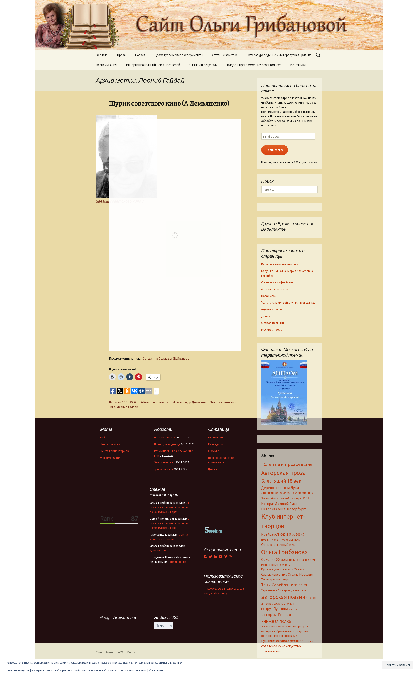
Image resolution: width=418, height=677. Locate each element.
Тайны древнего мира (275, 579)
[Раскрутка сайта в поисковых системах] (213, 529)
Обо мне (102, 55)
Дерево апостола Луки (280, 487)
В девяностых (177, 562)
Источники (298, 65)
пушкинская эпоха (275, 640)
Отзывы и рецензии (203, 65)
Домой (265, 316)
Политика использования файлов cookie (140, 670)
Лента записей (110, 444)
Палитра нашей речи (302, 560)
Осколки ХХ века (274, 559)
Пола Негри (268, 296)
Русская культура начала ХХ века (282, 569)
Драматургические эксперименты (179, 55)
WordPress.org (110, 458)
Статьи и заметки (224, 55)
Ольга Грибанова (284, 552)
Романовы (284, 564)
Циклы (212, 469)
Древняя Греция (272, 493)
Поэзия (140, 55)
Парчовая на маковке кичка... (280, 264)
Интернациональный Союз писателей (153, 65)
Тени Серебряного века (284, 584)
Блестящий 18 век (281, 481)
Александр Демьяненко (192, 402)
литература (300, 626)
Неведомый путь (290, 539)
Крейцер (268, 534)
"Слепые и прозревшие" (288, 464)
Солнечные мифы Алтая (277, 282)
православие (289, 635)
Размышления (269, 564)
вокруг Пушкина (274, 608)
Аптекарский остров (275, 289)
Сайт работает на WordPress (115, 652)
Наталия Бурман (270, 539)
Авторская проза (283, 473)
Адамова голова (272, 309)
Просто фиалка (164, 437)
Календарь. (216, 444)
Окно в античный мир (278, 544)
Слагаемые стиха (274, 574)
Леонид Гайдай (127, 407)
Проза (121, 55)
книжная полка (276, 621)
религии (296, 640)
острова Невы (270, 636)
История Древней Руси (279, 503)
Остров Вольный (272, 323)
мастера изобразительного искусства (284, 631)
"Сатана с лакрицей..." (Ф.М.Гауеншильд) (288, 302)
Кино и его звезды (156, 402)
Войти (104, 437)
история (293, 609)
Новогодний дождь (167, 444)
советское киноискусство (281, 646)
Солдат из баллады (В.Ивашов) (166, 358)
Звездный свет (164, 462)
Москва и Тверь (271, 329)
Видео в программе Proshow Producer (254, 65)
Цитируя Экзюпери (295, 590)
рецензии (309, 641)
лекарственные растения (276, 626)
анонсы (311, 597)
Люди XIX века (290, 534)
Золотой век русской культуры (281, 498)
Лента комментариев (114, 451)
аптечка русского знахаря (277, 603)
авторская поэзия (283, 596)
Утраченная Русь (272, 590)
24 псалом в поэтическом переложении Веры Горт (169, 507)
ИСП (306, 498)
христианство (271, 651)
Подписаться (275, 150)
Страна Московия (301, 574)
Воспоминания (106, 65)
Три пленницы (163, 469)
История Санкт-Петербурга (283, 509)
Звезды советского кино (298, 492)
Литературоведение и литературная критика (278, 55)
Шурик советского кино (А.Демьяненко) (169, 103)
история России (276, 614)
